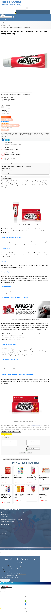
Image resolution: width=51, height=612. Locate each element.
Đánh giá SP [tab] (4, 431)
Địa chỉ (1, 570)
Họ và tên (4, 566)
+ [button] (16, 115)
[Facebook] (3, 140)
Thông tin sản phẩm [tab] (7, 178)
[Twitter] (6, 140)
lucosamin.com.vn (36, 425)
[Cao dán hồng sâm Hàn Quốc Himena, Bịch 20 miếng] (8, 489)
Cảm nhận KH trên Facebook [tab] (14, 431)
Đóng (2, 107)
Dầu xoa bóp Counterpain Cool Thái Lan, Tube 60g (44, 483)
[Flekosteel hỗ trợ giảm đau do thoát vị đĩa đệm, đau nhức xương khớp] (20, 470)
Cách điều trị (4, 533)
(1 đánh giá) (5, 97)
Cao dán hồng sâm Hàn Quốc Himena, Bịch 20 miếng (6, 496)
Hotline (25, 602)
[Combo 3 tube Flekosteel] (20, 489)
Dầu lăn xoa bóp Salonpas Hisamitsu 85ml (5, 477)
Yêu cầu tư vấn (3, 578)
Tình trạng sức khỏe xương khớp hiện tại (8, 573)
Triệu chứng (4, 529)
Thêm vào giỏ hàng (6, 117)
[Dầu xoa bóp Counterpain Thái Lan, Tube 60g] (33, 489)
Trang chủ (25, 596)
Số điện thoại (5, 568)
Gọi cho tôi (5, 129)
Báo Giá (2, 14)
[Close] (0, 552)
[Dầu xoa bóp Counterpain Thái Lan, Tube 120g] (33, 470)
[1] (11, 5)
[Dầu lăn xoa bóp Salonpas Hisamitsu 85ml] (8, 470)
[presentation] (2, 486)
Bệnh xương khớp (5, 524)
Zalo (25, 605)
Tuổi (2, 572)
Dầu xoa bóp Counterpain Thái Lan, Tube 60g (31, 496)
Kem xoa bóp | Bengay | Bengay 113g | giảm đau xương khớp (17, 459)
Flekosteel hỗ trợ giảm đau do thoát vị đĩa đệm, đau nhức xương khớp (19, 477)
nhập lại (30, 452)
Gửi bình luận (22, 452)
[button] (16, 12)
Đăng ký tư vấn (6, 580)
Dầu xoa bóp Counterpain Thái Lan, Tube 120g (31, 477)
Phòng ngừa (4, 531)
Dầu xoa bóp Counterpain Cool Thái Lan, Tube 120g (44, 471)
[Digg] (8, 140)
